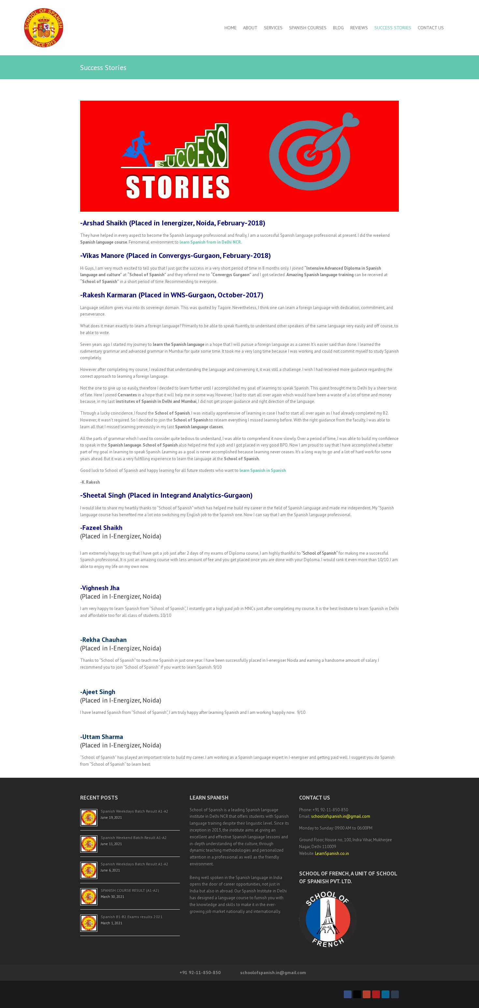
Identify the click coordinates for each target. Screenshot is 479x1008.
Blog (338, 28)
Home (231, 28)
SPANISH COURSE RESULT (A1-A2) (130, 890)
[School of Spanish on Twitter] (357, 994)
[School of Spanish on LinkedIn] (385, 994)
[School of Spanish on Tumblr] (395, 994)
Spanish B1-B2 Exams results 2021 (132, 916)
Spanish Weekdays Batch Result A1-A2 (134, 811)
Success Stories (392, 28)
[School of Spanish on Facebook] (348, 994)
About (250, 28)
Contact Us (431, 28)
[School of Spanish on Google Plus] (366, 994)
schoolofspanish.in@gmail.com (340, 816)
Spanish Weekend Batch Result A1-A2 (134, 837)
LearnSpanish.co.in (332, 853)
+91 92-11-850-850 (200, 972)
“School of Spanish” (319, 553)
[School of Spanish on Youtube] (376, 994)
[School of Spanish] (43, 27)
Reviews (359, 28)
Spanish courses (308, 28)
